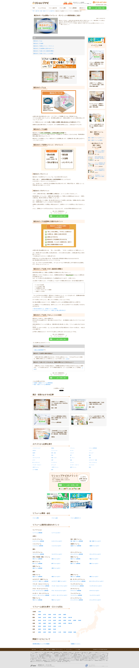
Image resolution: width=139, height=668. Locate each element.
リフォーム (72, 448)
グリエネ (79, 654)
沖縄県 (74, 632)
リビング (72, 452)
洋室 (33, 455)
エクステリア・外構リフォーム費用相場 (40, 581)
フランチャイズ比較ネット (96, 654)
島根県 (44, 626)
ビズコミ (93, 658)
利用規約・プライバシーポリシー (57, 649)
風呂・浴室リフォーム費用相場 (77, 541)
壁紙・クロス (54, 457)
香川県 (44, 629)
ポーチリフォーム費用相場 (76, 590)
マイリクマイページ (48, 658)
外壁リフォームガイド (56, 576)
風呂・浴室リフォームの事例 (95, 140)
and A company (56, 660)
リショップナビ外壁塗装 (49, 654)
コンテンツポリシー (69, 649)
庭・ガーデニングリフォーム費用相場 (78, 581)
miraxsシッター (50, 659)
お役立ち (34, 450)
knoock (58, 652)
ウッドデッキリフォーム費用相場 (77, 585)
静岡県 (74, 620)
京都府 (49, 623)
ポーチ (34, 460)
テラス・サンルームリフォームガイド (59, 590)
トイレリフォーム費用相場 (38, 545)
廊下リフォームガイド (56, 563)
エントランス (91, 464)
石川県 (49, 620)
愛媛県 (49, 629)
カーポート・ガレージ (74, 464)
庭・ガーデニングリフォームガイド (96, 581)
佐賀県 (44, 632)
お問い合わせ (34, 649)
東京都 (64, 617)
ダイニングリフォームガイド (95, 554)
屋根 (71, 460)
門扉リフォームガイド (56, 600)
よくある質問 (41, 649)
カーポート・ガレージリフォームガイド (59, 595)
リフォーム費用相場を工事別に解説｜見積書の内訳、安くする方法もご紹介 (100, 164)
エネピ (66, 654)
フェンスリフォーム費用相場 (76, 595)
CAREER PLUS (80, 657)
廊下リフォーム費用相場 (37, 563)
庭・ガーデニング (36, 462)
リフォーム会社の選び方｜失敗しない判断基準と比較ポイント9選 (100, 170)
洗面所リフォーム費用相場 (76, 545)
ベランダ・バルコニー (37, 464)
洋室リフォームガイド (56, 558)
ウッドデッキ (54, 462)
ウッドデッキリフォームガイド (96, 585)
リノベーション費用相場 (37, 532)
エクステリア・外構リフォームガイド (59, 581)
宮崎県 (64, 632)
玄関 (90, 457)
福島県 (64, 614)
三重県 (39, 623)
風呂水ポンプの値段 (38, 43)
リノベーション (54, 450)
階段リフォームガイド (94, 563)
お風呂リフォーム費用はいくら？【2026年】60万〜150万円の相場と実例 (100, 152)
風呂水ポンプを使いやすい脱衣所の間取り (43, 51)
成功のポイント (82, 8)
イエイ (100, 660)
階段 (90, 455)
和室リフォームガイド (94, 558)
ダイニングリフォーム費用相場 (77, 554)
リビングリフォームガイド (57, 554)
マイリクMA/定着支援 (73, 658)
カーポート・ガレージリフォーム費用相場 (41, 595)
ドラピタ (43, 660)
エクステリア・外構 (93, 460)
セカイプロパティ (88, 659)
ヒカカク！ (50, 661)
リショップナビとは (42, 8)
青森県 (39, 614)
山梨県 (59, 620)
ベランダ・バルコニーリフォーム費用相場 (41, 585)
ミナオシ (87, 660)
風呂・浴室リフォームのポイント (96, 137)
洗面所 (34, 452)
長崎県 (49, 632)
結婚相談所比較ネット (46, 655)
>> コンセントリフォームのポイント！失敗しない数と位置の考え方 (49, 310)
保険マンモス (63, 661)
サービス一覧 (48, 665)
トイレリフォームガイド (56, 545)
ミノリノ (41, 653)
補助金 (52, 448)
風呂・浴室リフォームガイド (95, 541)
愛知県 (79, 620)
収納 (90, 467)
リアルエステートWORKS (71, 660)
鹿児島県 (70, 632)
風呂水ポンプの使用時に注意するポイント (43, 48)
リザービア (59, 657)
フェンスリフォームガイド (95, 595)
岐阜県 (69, 620)
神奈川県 (70, 617)
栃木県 (44, 617)
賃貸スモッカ (68, 652)
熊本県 (54, 632)
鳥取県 (39, 626)
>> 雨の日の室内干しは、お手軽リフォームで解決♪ (45, 308)
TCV (65, 653)
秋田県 (54, 614)
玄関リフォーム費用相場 (37, 568)
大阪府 (54, 623)
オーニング (53, 464)
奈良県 (64, 623)
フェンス (72, 462)
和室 (52, 455)
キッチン (72, 450)
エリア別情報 (35, 469)
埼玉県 (54, 617)
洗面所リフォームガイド (94, 545)
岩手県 (44, 614)
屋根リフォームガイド (94, 576)
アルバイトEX (36, 652)
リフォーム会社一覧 (53, 8)
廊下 (71, 455)
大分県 (59, 632)
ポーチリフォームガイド (94, 590)
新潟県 (39, 620)
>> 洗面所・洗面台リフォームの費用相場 (43, 383)
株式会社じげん (41, 665)
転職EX (48, 652)
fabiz (76, 655)
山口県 (59, 626)
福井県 (54, 620)
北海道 (39, 611)
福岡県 (39, 632)
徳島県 (39, 629)
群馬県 (49, 617)
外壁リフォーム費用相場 (37, 576)
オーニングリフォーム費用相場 (77, 600)
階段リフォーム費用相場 (75, 563)
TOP (34, 8)
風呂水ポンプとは (37, 41)
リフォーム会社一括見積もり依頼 (69, 485)
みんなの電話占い (97, 655)
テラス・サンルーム (93, 462)
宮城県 (49, 614)
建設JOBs (69, 659)
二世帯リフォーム (54, 467)
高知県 (54, 629)
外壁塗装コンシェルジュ (75, 643)
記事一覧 (37, 11)
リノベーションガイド (56, 532)
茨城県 (39, 617)
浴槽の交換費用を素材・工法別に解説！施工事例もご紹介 (100, 158)
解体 (52, 469)
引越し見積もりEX (81, 652)
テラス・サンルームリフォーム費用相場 (40, 590)
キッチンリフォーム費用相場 (38, 541)
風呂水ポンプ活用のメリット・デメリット (43, 46)
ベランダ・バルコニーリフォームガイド (59, 585)
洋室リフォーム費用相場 (37, 558)
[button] (96, 7)
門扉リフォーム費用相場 (37, 600)
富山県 (44, 620)
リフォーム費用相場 (72, 8)
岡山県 (49, 626)
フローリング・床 (36, 457)
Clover (87, 655)
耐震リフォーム (73, 467)
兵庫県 (59, 623)
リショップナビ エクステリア (91, 653)
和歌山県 (70, 623)
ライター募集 (77, 649)
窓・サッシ (72, 457)
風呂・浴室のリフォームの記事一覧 (47, 11)
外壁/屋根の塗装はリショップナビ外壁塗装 (41, 643)
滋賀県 (44, 623)
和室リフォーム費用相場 (75, 558)
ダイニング (91, 452)
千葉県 (59, 617)
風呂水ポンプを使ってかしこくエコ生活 (43, 53)
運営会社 (47, 649)
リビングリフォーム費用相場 (38, 554)
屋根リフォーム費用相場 (75, 576)
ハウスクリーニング (36, 448)
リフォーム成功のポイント (76, 518)
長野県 (64, 620)
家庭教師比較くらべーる (61, 655)
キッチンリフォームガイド (57, 541)
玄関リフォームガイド (56, 568)
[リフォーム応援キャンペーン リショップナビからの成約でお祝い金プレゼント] (96, 40)
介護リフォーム (36, 467)
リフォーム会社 (55, 518)
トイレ (90, 450)
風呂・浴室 (53, 452)
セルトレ (75, 653)
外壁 (52, 460)
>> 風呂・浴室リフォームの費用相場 (41, 384)
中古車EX (56, 653)
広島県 (54, 626)
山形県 (59, 614)
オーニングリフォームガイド (95, 600)
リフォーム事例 (63, 8)
